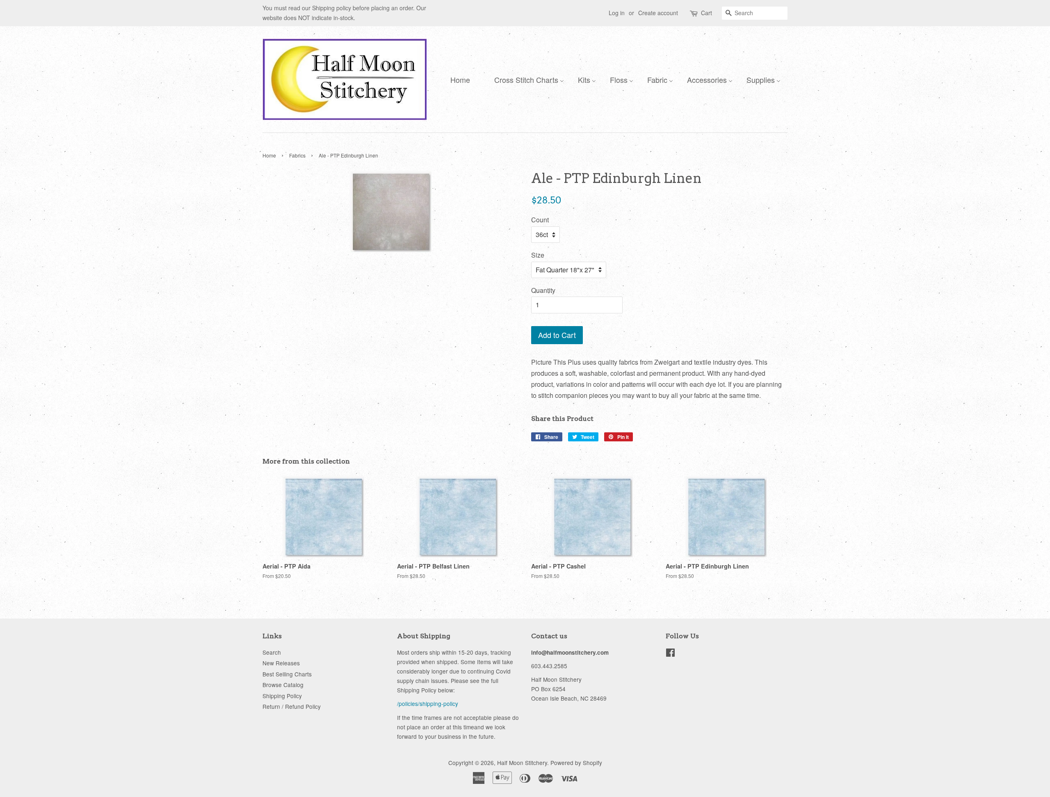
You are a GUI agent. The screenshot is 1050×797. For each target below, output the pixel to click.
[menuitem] (458, 79)
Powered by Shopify (576, 762)
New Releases (281, 663)
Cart (706, 13)
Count (540, 219)
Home (269, 155)
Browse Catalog (283, 685)
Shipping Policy (282, 696)
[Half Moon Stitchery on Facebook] (670, 654)
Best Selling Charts (287, 674)
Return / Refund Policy (291, 706)
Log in (617, 13)
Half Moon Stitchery (522, 762)
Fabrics (297, 155)
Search (271, 652)
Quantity (543, 290)
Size (537, 255)
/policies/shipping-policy (427, 703)
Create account (658, 13)
